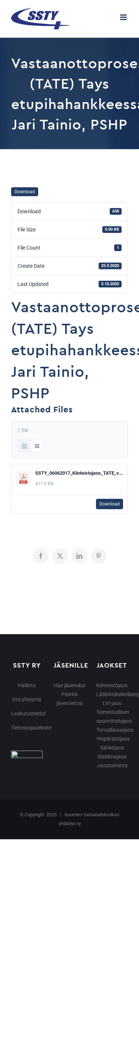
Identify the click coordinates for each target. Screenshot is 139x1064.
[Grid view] (24, 446)
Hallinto (27, 685)
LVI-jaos (112, 703)
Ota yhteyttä (26, 699)
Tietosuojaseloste (31, 728)
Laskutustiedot (28, 714)
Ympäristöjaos (113, 739)
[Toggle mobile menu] (124, 17)
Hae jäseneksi (69, 685)
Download (24, 191)
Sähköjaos (112, 748)
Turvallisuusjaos (114, 730)
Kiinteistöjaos (112, 685)
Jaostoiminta (112, 765)
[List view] (37, 446)
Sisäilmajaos (111, 757)
